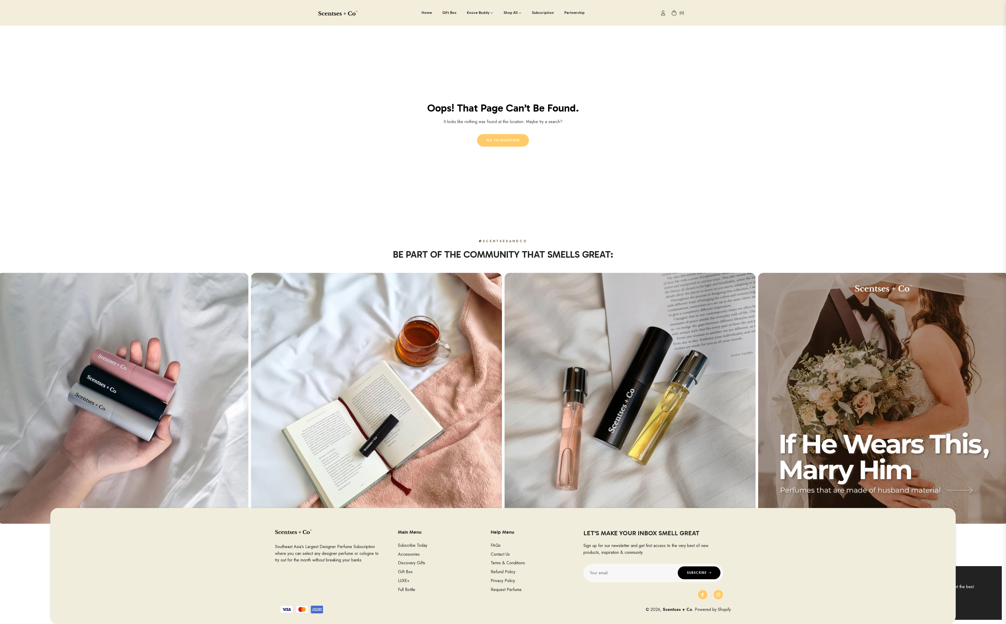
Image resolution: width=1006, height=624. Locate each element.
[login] (663, 13)
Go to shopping (503, 140)
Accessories (409, 554)
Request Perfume (506, 590)
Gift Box (405, 572)
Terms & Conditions (508, 563)
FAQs (496, 545)
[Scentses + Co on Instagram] (718, 594)
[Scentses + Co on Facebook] (702, 594)
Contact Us (500, 554)
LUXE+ (403, 581)
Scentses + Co (677, 609)
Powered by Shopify (713, 609)
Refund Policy (503, 572)
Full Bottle (406, 590)
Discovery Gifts (411, 563)
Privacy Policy (503, 581)
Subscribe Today (412, 545)
